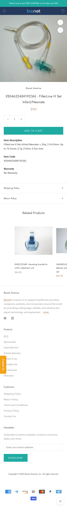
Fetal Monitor (11, 347)
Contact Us (10, 416)
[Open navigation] (4, 11)
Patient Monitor (12, 353)
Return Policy (10, 198)
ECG (6, 336)
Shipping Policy (11, 188)
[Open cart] (63, 10)
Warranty (9, 375)
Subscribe (15, 457)
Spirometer (10, 341)
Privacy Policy (11, 410)
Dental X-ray (10, 358)
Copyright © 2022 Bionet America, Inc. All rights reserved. (33, 473)
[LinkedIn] (12, 318)
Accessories (10, 370)
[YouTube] (5, 318)
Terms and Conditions (16, 405)
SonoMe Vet (10, 364)
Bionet (7, 299)
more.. (46, 312)
